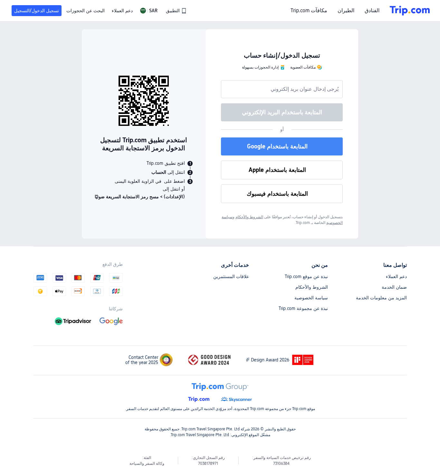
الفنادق (372, 11)
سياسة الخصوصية (311, 297)
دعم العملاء (396, 276)
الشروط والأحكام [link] (249, 217)
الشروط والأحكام (311, 287)
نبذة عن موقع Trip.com (306, 276)
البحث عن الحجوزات (85, 10)
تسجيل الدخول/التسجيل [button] (36, 10)
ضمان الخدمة (394, 287)
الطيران (346, 11)
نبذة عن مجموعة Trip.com (303, 308)
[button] (149, 10)
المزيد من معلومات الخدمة (381, 297)
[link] (175, 10)
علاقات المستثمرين (231, 276)
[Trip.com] (410, 10)
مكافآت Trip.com (309, 11)
